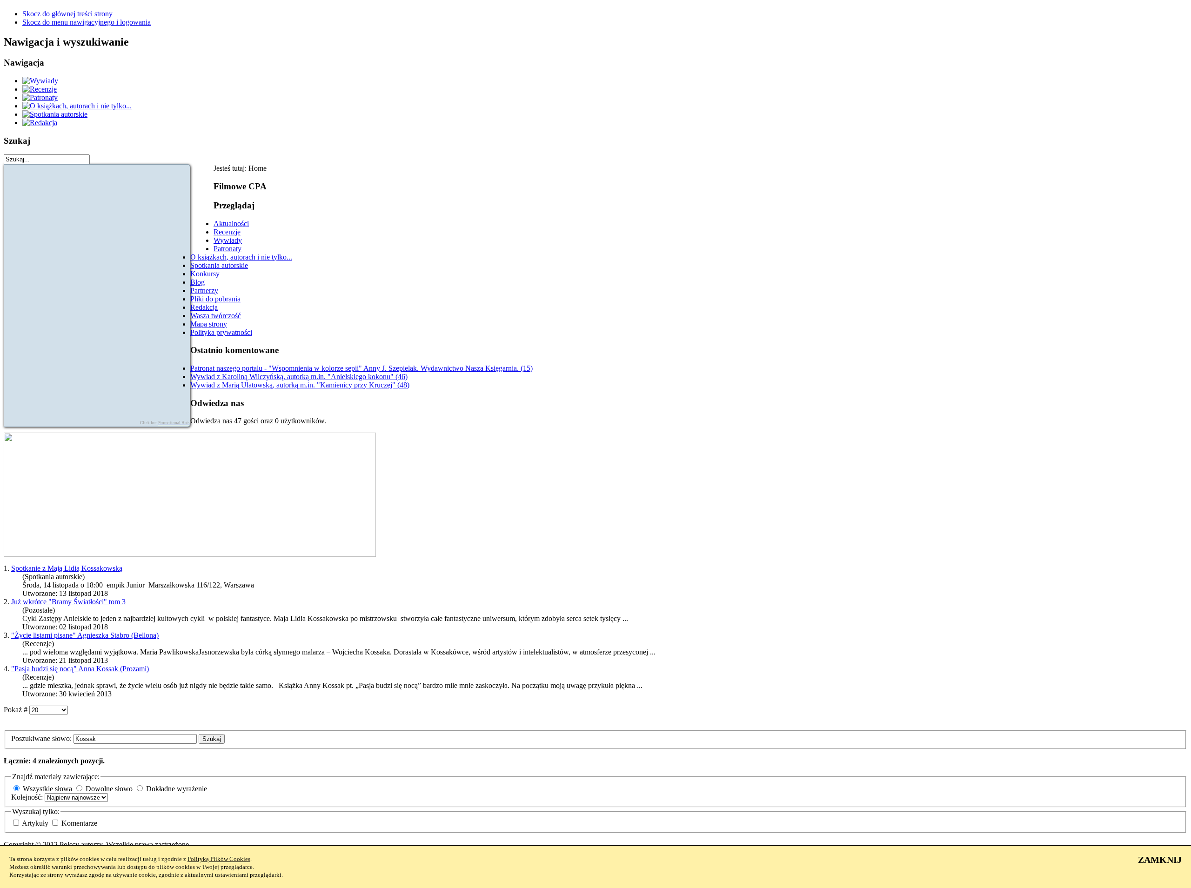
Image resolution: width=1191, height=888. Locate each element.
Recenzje (227, 232)
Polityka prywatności (221, 332)
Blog (197, 282)
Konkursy (205, 274)
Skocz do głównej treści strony (67, 14)
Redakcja (204, 307)
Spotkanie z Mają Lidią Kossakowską (66, 568)
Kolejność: (28, 797)
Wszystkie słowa (47, 789)
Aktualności (231, 223)
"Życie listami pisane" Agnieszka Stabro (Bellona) (85, 635)
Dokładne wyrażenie (176, 789)
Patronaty (227, 249)
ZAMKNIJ (1160, 860)
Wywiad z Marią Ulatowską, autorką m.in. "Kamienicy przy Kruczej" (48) (299, 385)
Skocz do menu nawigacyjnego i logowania (86, 22)
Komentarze (79, 823)
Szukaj (211, 738)
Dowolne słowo (109, 789)
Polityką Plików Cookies (218, 858)
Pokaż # (16, 710)
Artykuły (36, 823)
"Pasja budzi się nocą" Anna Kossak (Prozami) (80, 669)
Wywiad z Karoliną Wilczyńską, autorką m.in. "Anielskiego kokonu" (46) (299, 377)
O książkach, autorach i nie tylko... (241, 257)
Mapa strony (208, 324)
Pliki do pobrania (215, 299)
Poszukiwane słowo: (42, 738)
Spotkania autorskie (219, 265)
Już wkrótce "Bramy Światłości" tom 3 (68, 602)
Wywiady (228, 240)
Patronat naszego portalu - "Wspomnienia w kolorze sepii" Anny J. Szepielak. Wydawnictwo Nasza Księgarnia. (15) (361, 368)
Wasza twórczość (215, 316)
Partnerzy (204, 290)
